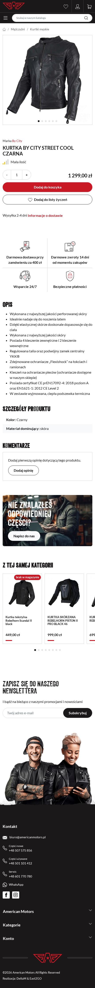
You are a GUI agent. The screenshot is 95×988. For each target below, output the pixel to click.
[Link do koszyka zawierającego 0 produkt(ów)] (89, 6)
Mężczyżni (18, 29)
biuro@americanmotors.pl (27, 837)
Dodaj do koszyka (47, 187)
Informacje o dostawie (45, 215)
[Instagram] (15, 895)
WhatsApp (16, 884)
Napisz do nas (24, 536)
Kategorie (12, 924)
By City (17, 141)
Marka (7, 141)
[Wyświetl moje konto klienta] (77, 6)
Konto (8, 938)
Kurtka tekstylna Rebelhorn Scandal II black (19, 620)
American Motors (18, 911)
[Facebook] (6, 895)
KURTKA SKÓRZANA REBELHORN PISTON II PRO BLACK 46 (63, 620)
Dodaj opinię (23, 470)
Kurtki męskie (39, 29)
